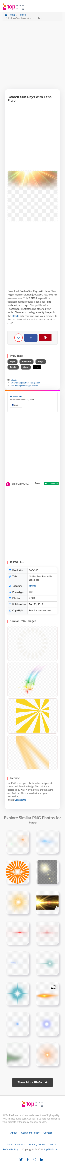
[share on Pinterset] (45, 337)
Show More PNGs (30, 1082)
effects (22, 15)
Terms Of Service (15, 1144)
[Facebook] (31, 338)
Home (11, 15)
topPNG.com (51, 1149)
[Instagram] (34, 1159)
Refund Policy (10, 1149)
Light (12, 362)
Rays (40, 362)
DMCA (52, 1144)
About (13, 1133)
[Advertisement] (32, 57)
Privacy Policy (37, 1144)
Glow (25, 367)
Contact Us (20, 800)
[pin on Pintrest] (24, 834)
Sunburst (26, 362)
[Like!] (18, 337)
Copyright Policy (30, 1133)
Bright (13, 367)
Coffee (17, 405)
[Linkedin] (41, 1159)
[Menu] (58, 5)
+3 (36, 367)
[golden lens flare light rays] (47, 872)
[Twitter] (21, 1159)
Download (53, 484)
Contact (48, 1133)
